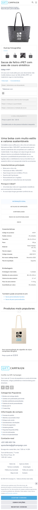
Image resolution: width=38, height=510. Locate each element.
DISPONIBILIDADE (19, 212)
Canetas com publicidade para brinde (13, 398)
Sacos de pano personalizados (10, 8)
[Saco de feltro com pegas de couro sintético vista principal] (19, 27)
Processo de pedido (8, 415)
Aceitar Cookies (18, 498)
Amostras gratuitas (7, 427)
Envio (19, 222)
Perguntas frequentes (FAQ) (10, 430)
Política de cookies (27, 470)
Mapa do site (14, 473)
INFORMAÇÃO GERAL (19, 201)
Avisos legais (27, 467)
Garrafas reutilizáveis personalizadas (12, 401)
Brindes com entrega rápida (10, 396)
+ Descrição (4, 81)
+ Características (15, 81)
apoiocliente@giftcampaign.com (14, 445)
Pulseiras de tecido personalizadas (12, 403)
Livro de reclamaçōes (8, 432)
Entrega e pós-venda (8, 420)
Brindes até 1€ (6, 406)
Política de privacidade (11, 470)
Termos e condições (13, 467)
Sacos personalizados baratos (9, 7)
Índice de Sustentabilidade (10, 434)
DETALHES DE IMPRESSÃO (19, 206)
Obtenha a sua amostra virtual (10, 417)
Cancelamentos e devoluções (10, 422)
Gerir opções (19, 502)
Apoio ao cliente (24, 464)
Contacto (24, 473)
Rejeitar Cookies (19, 507)
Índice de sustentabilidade (19, 217)
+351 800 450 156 (8, 442)
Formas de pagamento (9, 425)
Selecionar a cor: (7, 89)
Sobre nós (12, 464)
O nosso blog (6, 408)
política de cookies (11, 493)
